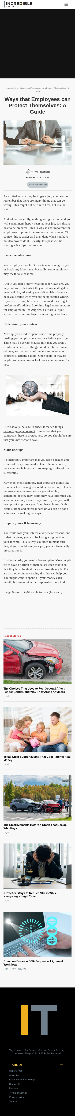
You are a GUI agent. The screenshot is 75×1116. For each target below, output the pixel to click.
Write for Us (15, 1070)
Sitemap (13, 1101)
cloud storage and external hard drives (27, 508)
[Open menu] (67, 4)
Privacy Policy (16, 1097)
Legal (6, 696)
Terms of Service (18, 1092)
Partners (13, 1088)
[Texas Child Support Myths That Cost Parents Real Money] (37, 729)
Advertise (14, 1075)
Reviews (22, 969)
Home (9, 88)
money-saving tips (33, 573)
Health (13, 969)
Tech (5, 969)
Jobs (15, 88)
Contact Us (15, 1084)
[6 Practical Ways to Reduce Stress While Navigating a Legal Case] (37, 866)
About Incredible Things (22, 1079)
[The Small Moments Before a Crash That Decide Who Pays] (37, 798)
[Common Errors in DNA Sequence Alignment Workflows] (37, 934)
